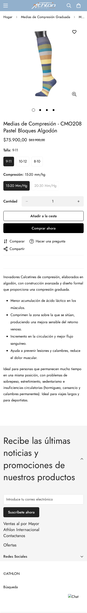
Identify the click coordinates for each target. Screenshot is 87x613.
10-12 (24, 162)
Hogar (7, 17)
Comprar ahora (44, 228)
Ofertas (10, 545)
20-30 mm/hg (46, 187)
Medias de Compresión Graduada (45, 17)
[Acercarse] (74, 94)
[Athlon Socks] (43, 5)
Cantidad (10, 201)
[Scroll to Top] (79, 589)
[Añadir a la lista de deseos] (74, 32)
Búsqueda (10, 587)
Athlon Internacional (21, 530)
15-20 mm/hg (18, 187)
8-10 (38, 162)
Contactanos (14, 536)
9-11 (10, 162)
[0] (78, 5)
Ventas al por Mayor (21, 524)
